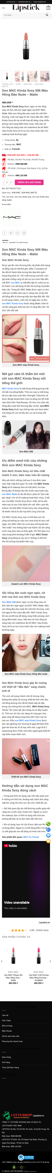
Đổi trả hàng (7, 1026)
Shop (18, 84)
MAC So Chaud (31, 837)
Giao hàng (6, 1057)
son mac (10, 197)
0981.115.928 (21, 175)
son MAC (15, 283)
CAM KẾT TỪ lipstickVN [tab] (18, 242)
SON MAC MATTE (29, 193)
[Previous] (6, 46)
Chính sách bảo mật (10, 1036)
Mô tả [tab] (5, 242)
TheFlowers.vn (39, 2)
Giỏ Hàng (6, 1062)
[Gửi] (47, 15)
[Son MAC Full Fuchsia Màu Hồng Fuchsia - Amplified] (38, 955)
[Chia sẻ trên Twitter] (11, 232)
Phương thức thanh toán (12, 1041)
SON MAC (28, 84)
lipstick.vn (10, 2)
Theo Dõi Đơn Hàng (10, 1067)
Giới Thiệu (6, 1020)
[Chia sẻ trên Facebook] (4, 232)
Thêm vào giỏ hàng (29, 182)
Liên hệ (5, 1015)
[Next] (45, 46)
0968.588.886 (21, 164)
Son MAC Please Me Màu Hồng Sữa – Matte (13, 977)
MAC (9, 204)
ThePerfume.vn (24, 2)
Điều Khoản (7, 1031)
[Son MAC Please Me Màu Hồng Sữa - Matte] (13, 955)
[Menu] (3, 8)
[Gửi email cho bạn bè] (17, 232)
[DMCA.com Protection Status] (19, 1167)
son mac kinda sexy (23, 197)
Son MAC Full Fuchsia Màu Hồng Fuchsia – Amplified (39, 977)
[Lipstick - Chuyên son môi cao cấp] (26, 8)
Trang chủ (7, 84)
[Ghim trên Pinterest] (24, 232)
